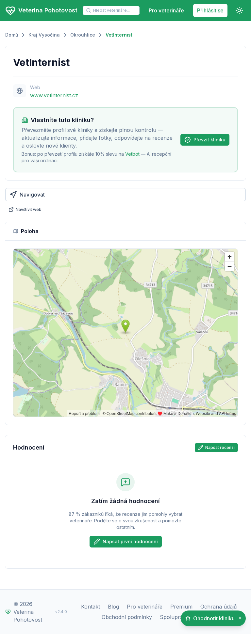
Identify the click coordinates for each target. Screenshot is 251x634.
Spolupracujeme (180, 617)
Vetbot (132, 154)
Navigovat (32, 194)
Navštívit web (29, 209)
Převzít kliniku (209, 139)
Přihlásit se (210, 10)
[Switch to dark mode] (239, 10)
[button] (240, 618)
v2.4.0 (61, 611)
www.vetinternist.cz (54, 95)
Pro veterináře (166, 10)
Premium (181, 606)
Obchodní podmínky (127, 617)
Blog (113, 606)
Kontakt (90, 606)
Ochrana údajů (218, 606)
